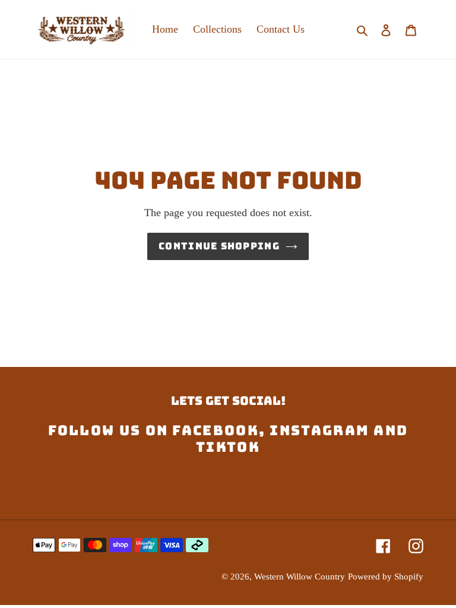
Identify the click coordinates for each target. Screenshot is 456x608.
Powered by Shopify (385, 576)
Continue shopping (219, 246)
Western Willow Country (299, 576)
